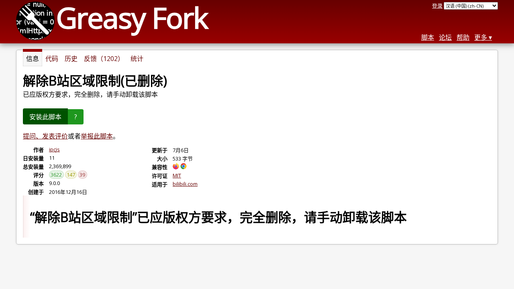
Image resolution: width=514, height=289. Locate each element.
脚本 (427, 37)
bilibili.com (185, 183)
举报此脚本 (97, 136)
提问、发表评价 (45, 136)
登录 (437, 5)
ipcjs (54, 149)
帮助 (463, 37)
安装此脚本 (45, 116)
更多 (480, 37)
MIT (177, 175)
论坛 (445, 37)
